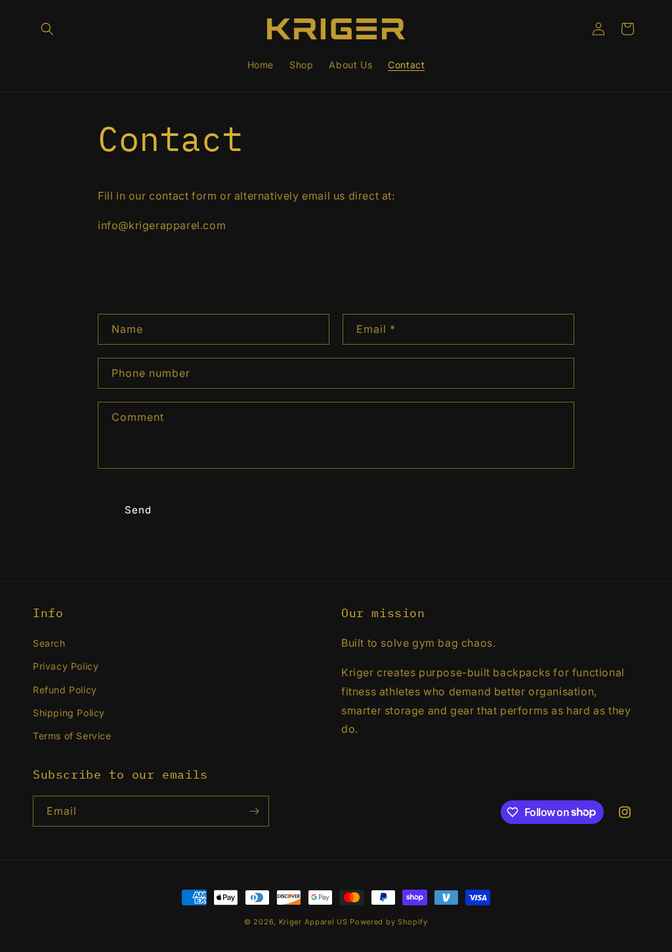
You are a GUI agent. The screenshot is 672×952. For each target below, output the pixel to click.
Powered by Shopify (389, 921)
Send (138, 510)
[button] (47, 28)
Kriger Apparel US (313, 921)
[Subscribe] (254, 811)
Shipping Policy (69, 712)
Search (49, 643)
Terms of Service (72, 735)
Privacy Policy (65, 666)
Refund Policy (65, 689)
